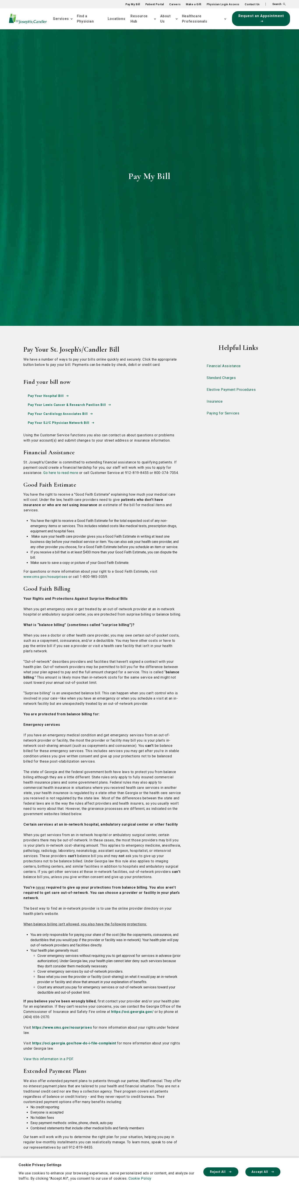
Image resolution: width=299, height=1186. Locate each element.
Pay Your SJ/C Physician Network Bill (58, 423)
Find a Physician (85, 18)
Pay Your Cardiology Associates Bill (58, 414)
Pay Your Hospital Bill (46, 396)
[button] (276, 4)
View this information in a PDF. (48, 1059)
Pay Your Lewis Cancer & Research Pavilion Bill (67, 405)
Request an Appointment (261, 16)
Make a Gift (193, 4)
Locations (116, 19)
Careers (175, 4)
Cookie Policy (139, 1178)
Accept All (260, 1172)
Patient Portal (154, 4)
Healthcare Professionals (194, 18)
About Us (165, 18)
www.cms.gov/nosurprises (45, 577)
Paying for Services (223, 413)
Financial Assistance (224, 366)
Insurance (215, 401)
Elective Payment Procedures (231, 390)
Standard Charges (221, 378)
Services (61, 19)
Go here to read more (60, 473)
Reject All (218, 1172)
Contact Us (252, 4)
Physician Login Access (223, 4)
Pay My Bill (132, 4)
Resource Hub (139, 18)
